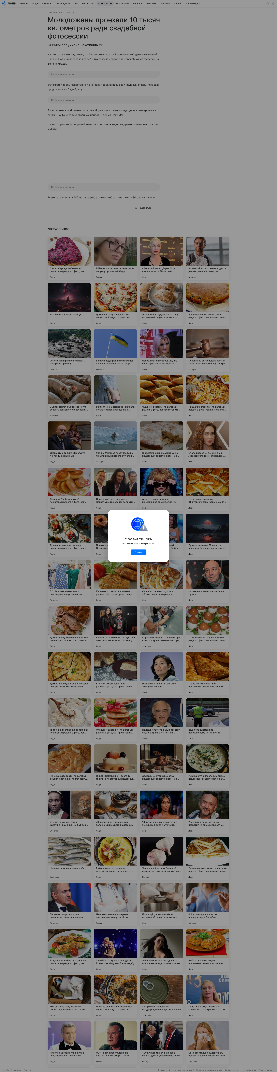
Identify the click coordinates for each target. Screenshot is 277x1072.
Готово (139, 552)
